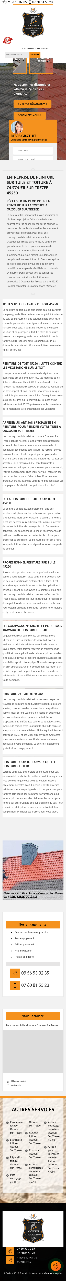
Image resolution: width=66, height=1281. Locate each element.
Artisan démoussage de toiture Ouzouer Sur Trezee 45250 (35, 1173)
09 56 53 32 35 (16, 2)
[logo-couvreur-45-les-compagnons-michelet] (33, 22)
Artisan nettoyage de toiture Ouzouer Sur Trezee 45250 (54, 1131)
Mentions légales (53, 1273)
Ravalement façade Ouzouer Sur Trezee (16, 1127)
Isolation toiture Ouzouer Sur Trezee (35, 1138)
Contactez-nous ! (29, 115)
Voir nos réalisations (32, 104)
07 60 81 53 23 (42, 2)
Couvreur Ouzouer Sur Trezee (35, 1154)
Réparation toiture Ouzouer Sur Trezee (16, 1162)
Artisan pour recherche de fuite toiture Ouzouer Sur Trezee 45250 (54, 1159)
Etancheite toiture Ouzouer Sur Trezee (16, 1145)
